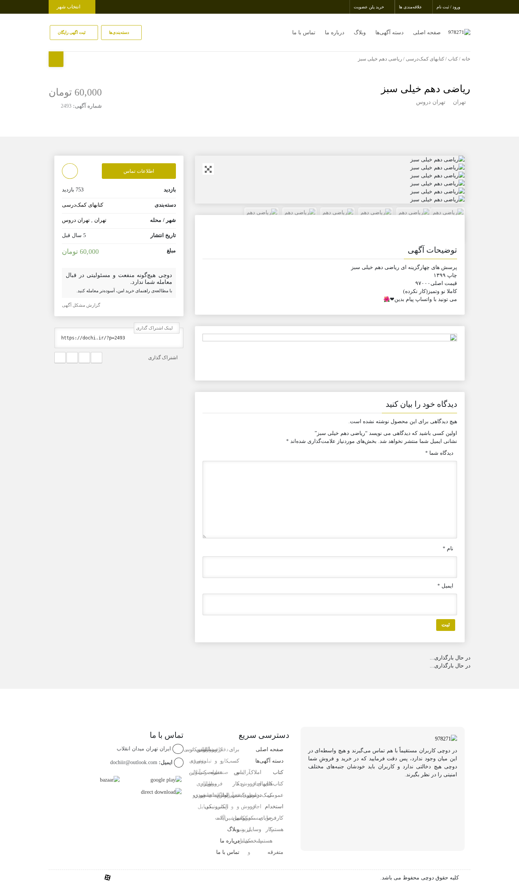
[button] (330, 251)
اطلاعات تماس (138, 171)
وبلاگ (360, 32)
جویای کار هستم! (265, 829)
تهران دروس (430, 102)
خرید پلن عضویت (369, 7)
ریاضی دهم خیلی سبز (425, 88)
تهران (459, 102)
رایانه (222, 818)
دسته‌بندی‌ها (119, 32)
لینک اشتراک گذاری (155, 328)
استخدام (274, 806)
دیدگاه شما (439, 453)
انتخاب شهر (69, 7)
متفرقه (275, 852)
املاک (255, 772)
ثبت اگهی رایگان (72, 32)
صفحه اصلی (427, 32)
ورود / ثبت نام (449, 7)
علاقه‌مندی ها (411, 7)
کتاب (453, 59)
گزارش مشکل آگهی (81, 305)
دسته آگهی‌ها (389, 32)
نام (448, 548)
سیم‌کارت (195, 749)
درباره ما (334, 32)
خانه (466, 59)
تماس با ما (303, 32)
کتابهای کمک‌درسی (425, 59)
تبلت (212, 795)
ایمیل (445, 586)
